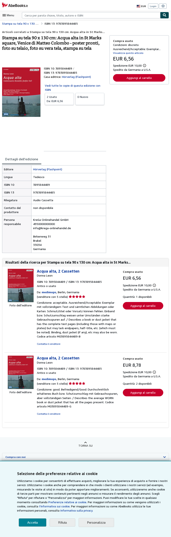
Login (153, 6)
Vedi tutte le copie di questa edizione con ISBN (72, 87)
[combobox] (91, 15)
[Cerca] (164, 15)
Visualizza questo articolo (128, 52)
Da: (55, 99)
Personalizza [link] (96, 522)
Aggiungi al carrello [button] (139, 78)
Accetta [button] (32, 522)
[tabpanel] (54, 209)
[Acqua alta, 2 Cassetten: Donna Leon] (21, 301)
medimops (49, 292)
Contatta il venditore (48, 343)
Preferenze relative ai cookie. (67, 502)
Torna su (85, 445)
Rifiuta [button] (62, 522)
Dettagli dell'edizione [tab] (21, 159)
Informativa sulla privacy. (76, 510)
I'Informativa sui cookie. (54, 506)
